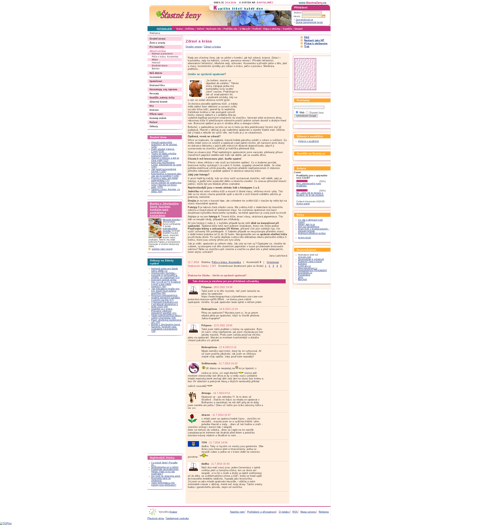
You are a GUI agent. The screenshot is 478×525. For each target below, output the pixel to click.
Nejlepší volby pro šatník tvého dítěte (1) (164, 270)
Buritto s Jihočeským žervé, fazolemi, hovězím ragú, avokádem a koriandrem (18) (166, 327)
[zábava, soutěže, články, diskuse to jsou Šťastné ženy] (312, 3)
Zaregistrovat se (304, 20)
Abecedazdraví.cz (307, 268)
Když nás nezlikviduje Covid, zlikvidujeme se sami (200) (166, 164)
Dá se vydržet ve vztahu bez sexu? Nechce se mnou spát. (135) (166, 185)
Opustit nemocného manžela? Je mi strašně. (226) (164, 144)
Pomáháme (304, 275)
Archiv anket (303, 204)
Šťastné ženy (316, 113)
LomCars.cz (304, 266)
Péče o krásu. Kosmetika (226, 262)
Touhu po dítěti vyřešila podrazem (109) (163, 155)
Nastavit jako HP (314, 40)
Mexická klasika (171, 220)
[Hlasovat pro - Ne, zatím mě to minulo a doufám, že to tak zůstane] (307, 191)
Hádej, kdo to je (306, 224)
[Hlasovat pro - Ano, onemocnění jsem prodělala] (307, 181)
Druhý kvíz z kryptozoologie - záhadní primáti (313, 230)
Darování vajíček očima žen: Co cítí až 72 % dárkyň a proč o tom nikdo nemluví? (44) (166, 283)
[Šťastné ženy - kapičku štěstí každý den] (179, 15)
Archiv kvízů (304, 238)
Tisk (306, 46)
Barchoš (302, 279)
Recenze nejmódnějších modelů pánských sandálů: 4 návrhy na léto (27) (165, 297)
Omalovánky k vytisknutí (311, 259)
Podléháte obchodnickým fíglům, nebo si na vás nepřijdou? (165, 471)
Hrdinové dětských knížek (312, 233)
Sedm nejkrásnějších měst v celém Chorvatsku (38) (166, 317)
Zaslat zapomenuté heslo (309, 22)
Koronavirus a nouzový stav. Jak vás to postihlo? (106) (166, 175)
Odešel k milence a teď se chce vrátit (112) (165, 159)
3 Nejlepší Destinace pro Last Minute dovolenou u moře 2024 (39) (164, 304)
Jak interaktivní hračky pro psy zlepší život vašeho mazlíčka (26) (165, 291)
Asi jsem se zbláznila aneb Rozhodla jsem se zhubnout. (165, 478)
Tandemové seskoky (177, 518)
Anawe (173, 511)
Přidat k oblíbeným (316, 43)
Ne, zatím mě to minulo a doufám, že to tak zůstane (310, 194)
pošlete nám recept (162, 249)
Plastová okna (156, 518)
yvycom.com (304, 257)
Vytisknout (273, 262)
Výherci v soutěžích (308, 141)
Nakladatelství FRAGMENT (312, 270)
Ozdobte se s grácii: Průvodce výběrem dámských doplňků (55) (163, 311)
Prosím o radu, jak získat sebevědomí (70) (164, 179)
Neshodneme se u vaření (164, 467)
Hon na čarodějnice (308, 227)
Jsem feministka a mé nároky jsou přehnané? (163, 484)
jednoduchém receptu (170, 229)
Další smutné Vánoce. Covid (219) (163, 150)
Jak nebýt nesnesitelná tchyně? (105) (163, 170)
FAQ (306, 37)
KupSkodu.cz (305, 273)
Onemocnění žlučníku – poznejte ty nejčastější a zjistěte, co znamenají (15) (165, 275)
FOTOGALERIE (165, 29)
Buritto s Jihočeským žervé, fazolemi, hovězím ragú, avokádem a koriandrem (164, 209)
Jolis (300, 277)
